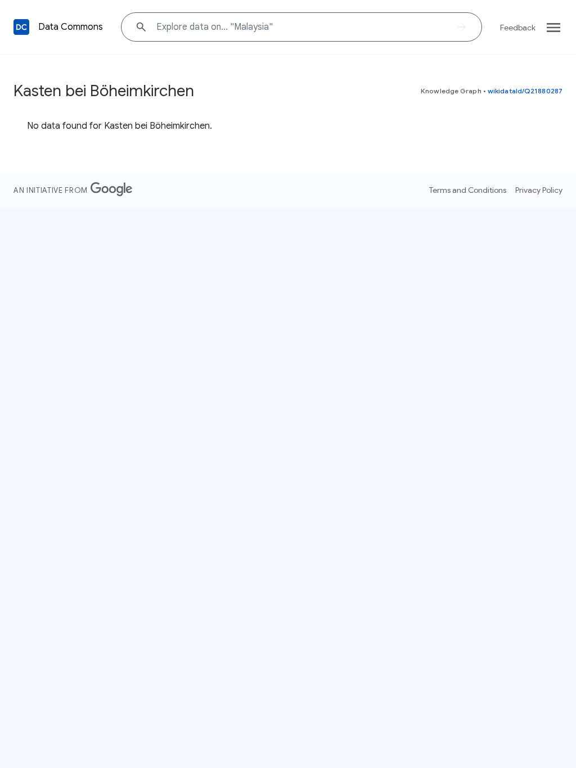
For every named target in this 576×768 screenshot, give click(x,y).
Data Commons (70, 27)
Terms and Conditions (467, 190)
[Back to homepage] (21, 27)
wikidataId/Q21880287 (525, 91)
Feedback (518, 27)
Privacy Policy (538, 190)
